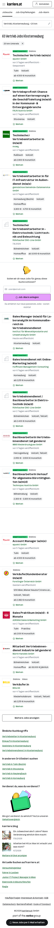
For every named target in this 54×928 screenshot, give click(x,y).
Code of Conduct (42, 904)
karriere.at (33, 862)
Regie (5, 886)
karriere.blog (10, 826)
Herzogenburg (21, 453)
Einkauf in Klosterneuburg (15, 741)
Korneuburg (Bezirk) (24, 199)
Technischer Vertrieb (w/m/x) (32, 55)
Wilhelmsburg (20, 494)
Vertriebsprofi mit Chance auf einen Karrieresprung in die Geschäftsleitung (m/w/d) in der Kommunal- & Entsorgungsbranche (32, 99)
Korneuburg (20, 375)
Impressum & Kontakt (32, 898)
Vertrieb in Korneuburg (13, 778)
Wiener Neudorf (32, 590)
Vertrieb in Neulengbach (14, 773)
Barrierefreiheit (25, 904)
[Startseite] (15, 4)
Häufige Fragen (12, 898)
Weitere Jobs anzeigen (27, 718)
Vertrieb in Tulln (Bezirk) (14, 764)
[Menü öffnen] (4, 4)
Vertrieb (11, 36)
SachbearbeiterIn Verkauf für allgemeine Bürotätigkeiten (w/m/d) (32, 478)
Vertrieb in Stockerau (13, 769)
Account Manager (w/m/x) (29, 541)
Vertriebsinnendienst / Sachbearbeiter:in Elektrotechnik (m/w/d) (31, 400)
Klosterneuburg (34, 36)
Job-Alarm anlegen (28, 297)
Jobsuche (7, 12)
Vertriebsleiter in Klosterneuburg (19, 736)
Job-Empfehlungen (25, 12)
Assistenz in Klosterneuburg (16, 745)
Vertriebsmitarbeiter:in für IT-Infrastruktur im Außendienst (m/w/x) (31, 179)
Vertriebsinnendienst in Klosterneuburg (22, 750)
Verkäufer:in (21, 684)
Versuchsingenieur (11, 868)
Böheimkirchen (21, 248)
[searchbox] (27, 23)
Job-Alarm (43, 12)
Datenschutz (9, 904)
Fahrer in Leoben (10, 872)
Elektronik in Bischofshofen (16, 882)
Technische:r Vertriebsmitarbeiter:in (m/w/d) (28, 139)
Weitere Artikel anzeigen (14, 855)
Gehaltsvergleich (11, 819)
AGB (46, 898)
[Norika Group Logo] (27, 916)
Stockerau (19, 119)
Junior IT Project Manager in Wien (19, 877)
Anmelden (44, 4)
